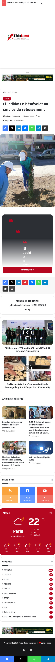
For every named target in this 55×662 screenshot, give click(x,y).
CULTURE (7, 574)
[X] (12, 128)
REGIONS (7, 584)
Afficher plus (26, 270)
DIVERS (7, 588)
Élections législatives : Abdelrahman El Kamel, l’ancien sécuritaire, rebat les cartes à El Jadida (13, 461)
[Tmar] (27, 77)
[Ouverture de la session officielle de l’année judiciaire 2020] (14, 412)
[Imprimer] (12, 289)
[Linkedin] (18, 128)
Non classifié (10, 593)
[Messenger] (25, 128)
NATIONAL (8, 569)
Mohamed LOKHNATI (12, 116)
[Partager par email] (45, 128)
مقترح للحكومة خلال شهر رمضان (39, 458)
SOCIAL (14, 92)
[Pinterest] (25, 282)
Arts (5, 607)
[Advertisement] (27, 35)
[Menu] (3, 38)
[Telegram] (38, 128)
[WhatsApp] (32, 128)
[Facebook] (5, 128)
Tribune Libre (9, 612)
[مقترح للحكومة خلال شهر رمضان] (41, 447)
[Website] (25, 309)
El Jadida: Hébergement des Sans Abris (20, 616)
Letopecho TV (9, 602)
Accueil (7, 92)
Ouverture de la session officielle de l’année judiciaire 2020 (12, 424)
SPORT (6, 598)
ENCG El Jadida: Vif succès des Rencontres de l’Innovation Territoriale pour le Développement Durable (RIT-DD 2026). (39, 427)
